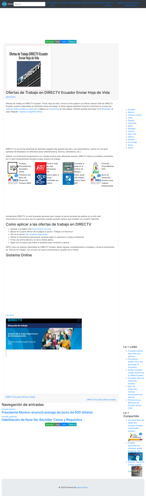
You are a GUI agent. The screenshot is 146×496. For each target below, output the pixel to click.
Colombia (132, 123)
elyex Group (82, 487)
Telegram (72, 42)
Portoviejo (132, 142)
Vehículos (86, 3)
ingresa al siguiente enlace (30, 112)
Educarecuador (97, 3)
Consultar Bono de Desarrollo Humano (136, 381)
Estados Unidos (135, 115)
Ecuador (63, 3)
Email (58, 42)
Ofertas (25, 397)
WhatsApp (106, 109)
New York (132, 134)
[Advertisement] (68, 24)
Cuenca (131, 131)
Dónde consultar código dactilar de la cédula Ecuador (136, 373)
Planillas (120, 3)
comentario (54, 109)
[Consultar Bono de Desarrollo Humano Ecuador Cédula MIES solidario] (135, 437)
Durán (130, 148)
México (131, 112)
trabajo (113, 399)
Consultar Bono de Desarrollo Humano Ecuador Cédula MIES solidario (136, 425)
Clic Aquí (10, 315)
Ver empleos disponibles (36, 234)
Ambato (131, 139)
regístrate (32, 109)
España (131, 120)
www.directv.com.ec (41, 229)
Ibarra (130, 145)
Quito (130, 126)
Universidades (74, 3)
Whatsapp (50, 42)
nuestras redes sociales (16, 109)
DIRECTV (10, 397)
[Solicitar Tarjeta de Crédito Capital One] (136, 471)
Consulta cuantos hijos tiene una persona (135, 353)
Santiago (132, 128)
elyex (9, 4)
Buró (48, 3)
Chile (130, 118)
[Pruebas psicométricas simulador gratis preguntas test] (135, 456)
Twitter (64, 42)
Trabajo (32, 397)
